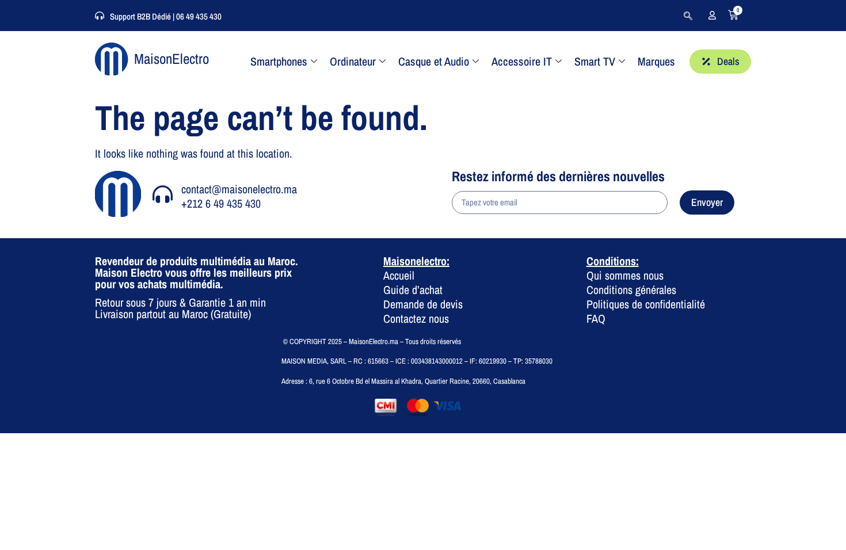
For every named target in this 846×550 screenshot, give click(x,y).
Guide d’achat (413, 289)
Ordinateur (353, 61)
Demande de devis (423, 304)
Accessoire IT (521, 61)
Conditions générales (631, 289)
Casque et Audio (433, 61)
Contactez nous (416, 318)
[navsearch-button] (687, 15)
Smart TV (594, 61)
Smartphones (278, 61)
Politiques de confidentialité (645, 304)
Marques (656, 61)
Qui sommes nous (625, 275)
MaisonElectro (171, 58)
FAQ (595, 318)
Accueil (398, 275)
